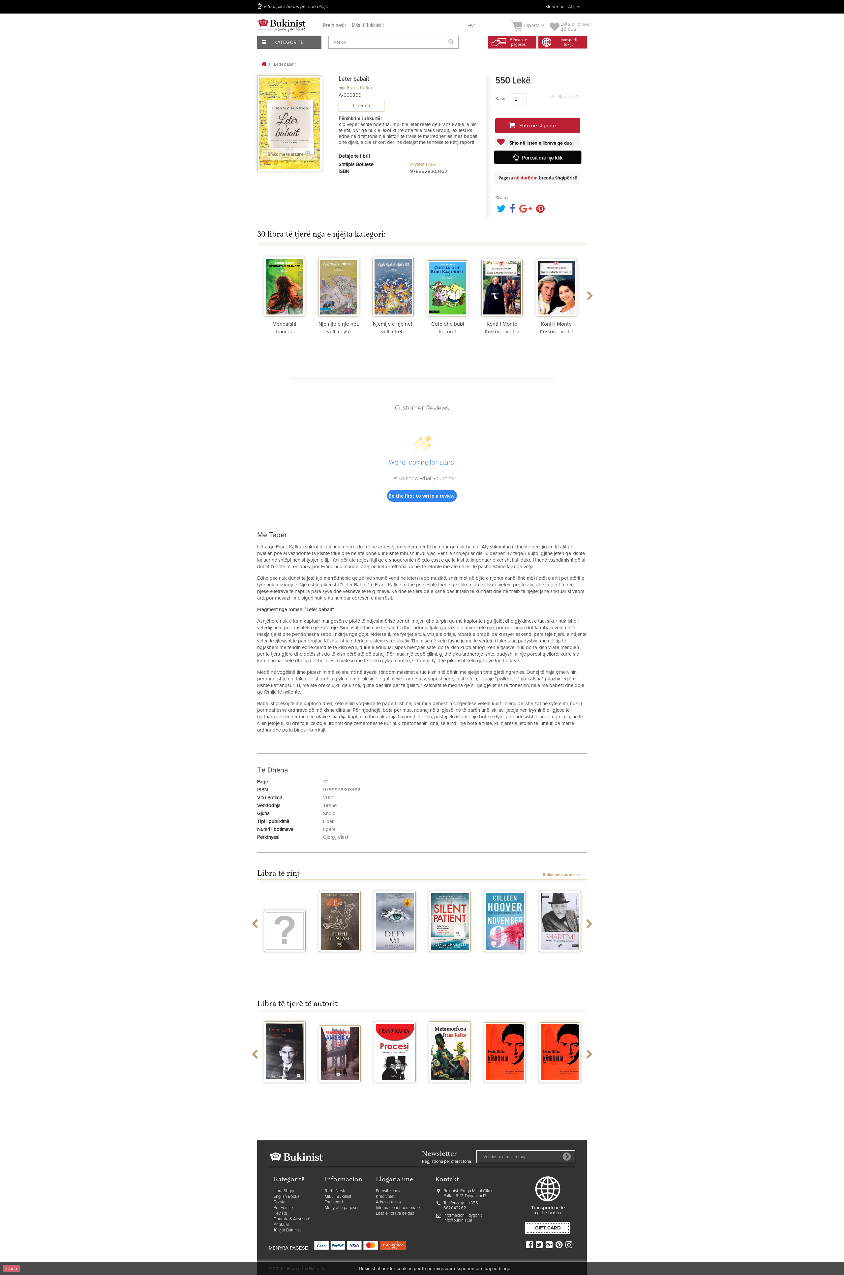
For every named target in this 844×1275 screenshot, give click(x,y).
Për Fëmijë (283, 1208)
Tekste (280, 1202)
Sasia (501, 98)
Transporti (334, 1202)
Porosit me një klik (542, 157)
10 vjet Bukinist (287, 1230)
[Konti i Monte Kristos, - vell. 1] (556, 285)
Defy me (395, 958)
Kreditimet (385, 1196)
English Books (286, 1196)
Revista (280, 1213)
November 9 (505, 958)
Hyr (471, 25)
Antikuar (281, 1225)
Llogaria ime (394, 1179)
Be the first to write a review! (422, 496)
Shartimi (560, 958)
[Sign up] (566, 1156)
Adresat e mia (388, 1202)
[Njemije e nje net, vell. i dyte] (338, 285)
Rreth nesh (334, 25)
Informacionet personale (398, 1208)
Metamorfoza (450, 1088)
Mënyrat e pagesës (342, 1208)
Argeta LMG (423, 164)
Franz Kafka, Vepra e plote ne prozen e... (285, 1094)
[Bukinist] (282, 25)
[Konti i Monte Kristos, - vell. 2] (502, 285)
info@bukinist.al (457, 1220)
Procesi (394, 1088)
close (11, 1268)
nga (342, 87)
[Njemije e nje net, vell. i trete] (393, 285)
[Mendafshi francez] (284, 285)
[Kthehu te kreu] (263, 64)
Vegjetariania (284, 958)
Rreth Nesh (335, 1191)
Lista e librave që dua (395, 1213)
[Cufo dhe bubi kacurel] (447, 285)
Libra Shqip (284, 1191)
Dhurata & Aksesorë (292, 1219)
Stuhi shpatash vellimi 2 (340, 960)
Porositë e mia (389, 1191)
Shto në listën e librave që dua (540, 143)
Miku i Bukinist (338, 1196)
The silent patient (449, 960)
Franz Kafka (359, 87)
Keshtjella (505, 1088)
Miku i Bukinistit (368, 25)
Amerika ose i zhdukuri (339, 1091)
